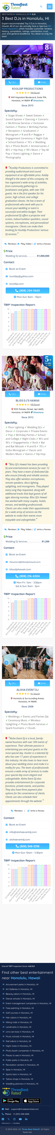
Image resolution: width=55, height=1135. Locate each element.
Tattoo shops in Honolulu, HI (19, 1079)
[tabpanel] (27, 62)
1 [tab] (22, 75)
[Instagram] (14, 1119)
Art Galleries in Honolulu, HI (18, 989)
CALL (13, 82)
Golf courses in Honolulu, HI (19, 1012)
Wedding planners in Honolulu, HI (21, 1083)
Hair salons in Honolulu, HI (18, 1017)
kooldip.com (16, 283)
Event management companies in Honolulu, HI (28, 1003)
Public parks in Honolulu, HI (18, 1060)
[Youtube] (20, 1119)
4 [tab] (29, 75)
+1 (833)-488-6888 (21, 1114)
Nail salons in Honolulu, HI (18, 1041)
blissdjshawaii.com (20, 569)
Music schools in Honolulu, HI (19, 1036)
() (35, 92)
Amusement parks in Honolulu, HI (21, 984)
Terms (16, 1123)
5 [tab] (32, 75)
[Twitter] (8, 1119)
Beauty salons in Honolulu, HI (19, 994)
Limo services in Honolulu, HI (19, 1031)
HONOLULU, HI (22, 14)
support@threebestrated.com (25, 1109)
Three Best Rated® (31, 1129)
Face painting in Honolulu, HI (19, 1008)
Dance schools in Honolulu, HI (20, 998)
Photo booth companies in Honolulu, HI (24, 1050)
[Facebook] (3, 1119)
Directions (38, 100)
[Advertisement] (27, 935)
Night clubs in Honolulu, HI (18, 1046)
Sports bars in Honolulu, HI (18, 1074)
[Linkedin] (26, 1119)
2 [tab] (24, 75)
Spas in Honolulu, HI (15, 1069)
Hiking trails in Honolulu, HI (18, 1022)
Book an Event (17, 268)
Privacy (6, 1123)
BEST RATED (7, 14)
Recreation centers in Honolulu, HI (22, 1064)
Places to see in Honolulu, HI (19, 1055)
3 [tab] (27, 75)
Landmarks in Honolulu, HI (18, 1027)
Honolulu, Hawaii (25, 978)
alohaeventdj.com (19, 839)
